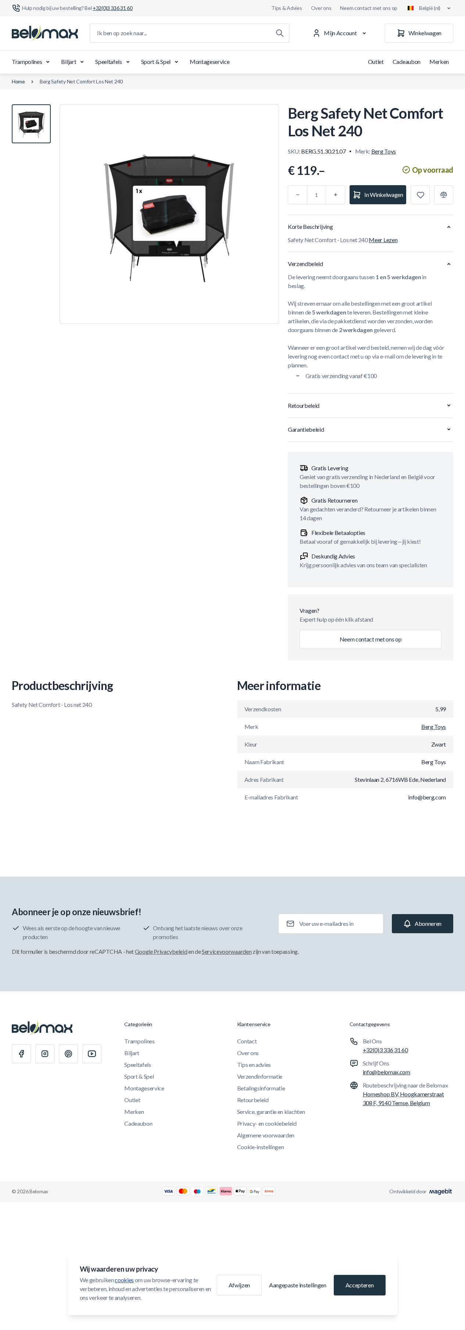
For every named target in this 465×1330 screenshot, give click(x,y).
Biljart (68, 61)
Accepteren (360, 1285)
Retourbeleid (253, 1099)
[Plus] (335, 194)
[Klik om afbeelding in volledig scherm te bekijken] (169, 214)
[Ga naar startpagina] (45, 33)
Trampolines (27, 61)
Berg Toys (383, 151)
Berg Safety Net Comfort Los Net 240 (81, 81)
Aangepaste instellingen (297, 1285)
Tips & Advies (286, 8)
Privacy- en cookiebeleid (267, 1123)
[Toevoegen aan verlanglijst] (420, 194)
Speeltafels (108, 61)
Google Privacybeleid (161, 951)
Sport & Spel (156, 61)
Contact (247, 1041)
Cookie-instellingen (260, 1146)
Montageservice (210, 61)
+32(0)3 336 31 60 (385, 1049)
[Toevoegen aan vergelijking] (443, 194)
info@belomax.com (386, 1071)
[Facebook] (21, 1053)
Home (18, 81)
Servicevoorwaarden (226, 951)
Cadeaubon (407, 61)
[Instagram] (44, 1053)
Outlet (376, 61)
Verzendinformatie (260, 1076)
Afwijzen (239, 1285)
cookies (124, 1279)
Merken (439, 61)
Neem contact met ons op (368, 8)
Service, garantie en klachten (271, 1111)
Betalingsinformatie (261, 1088)
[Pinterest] (68, 1053)
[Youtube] (91, 1053)
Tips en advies (254, 1064)
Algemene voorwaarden (266, 1135)
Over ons (321, 8)
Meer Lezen (383, 239)
